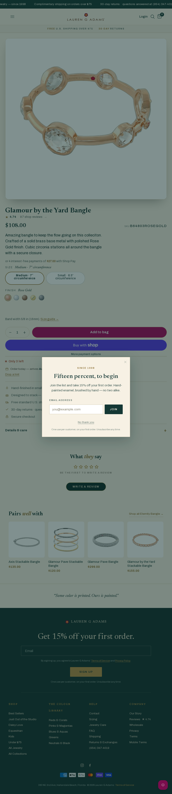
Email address (60, 400)
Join (113, 409)
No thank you (86, 422)
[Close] (125, 361)
